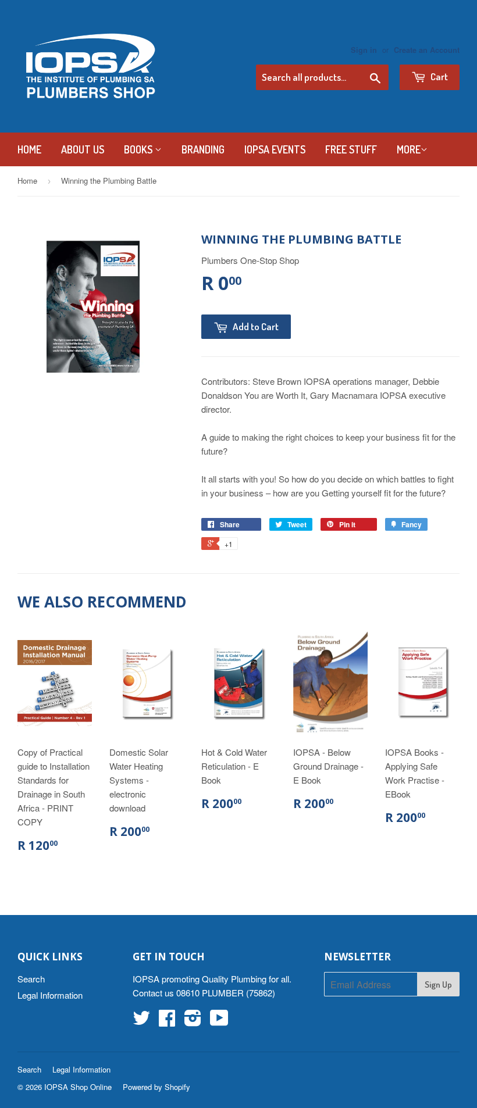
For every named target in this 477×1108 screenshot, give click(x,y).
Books (139, 149)
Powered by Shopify (156, 1086)
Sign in (364, 50)
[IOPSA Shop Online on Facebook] (167, 1021)
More (409, 149)
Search (31, 979)
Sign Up (438, 984)
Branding (203, 149)
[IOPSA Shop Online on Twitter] (141, 1021)
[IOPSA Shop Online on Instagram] (193, 1021)
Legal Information (50, 995)
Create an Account (427, 50)
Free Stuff (351, 149)
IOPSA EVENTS (274, 149)
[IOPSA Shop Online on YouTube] (219, 1021)
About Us (82, 149)
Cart (438, 76)
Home (29, 149)
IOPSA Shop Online (78, 1086)
